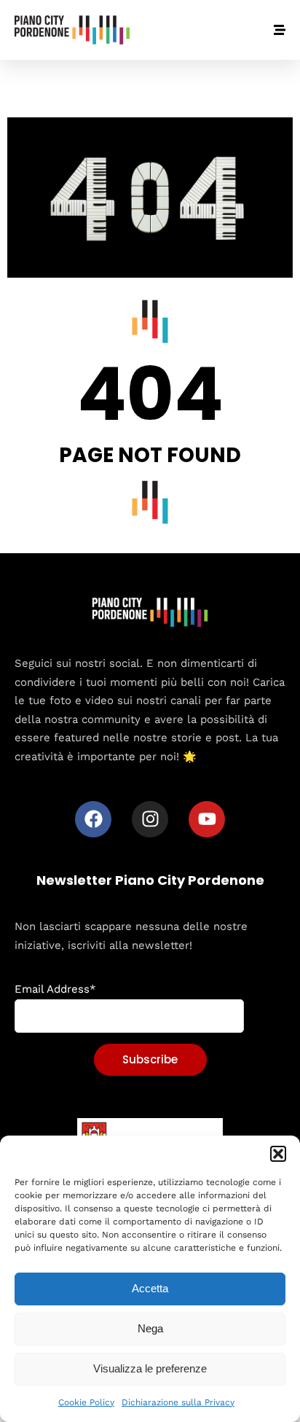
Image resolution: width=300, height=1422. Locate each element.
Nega (150, 1328)
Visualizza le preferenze (150, 1368)
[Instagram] (150, 819)
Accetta (150, 1288)
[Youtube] (207, 819)
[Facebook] (93, 819)
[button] (278, 1153)
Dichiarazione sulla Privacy (178, 1402)
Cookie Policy (86, 1402)
